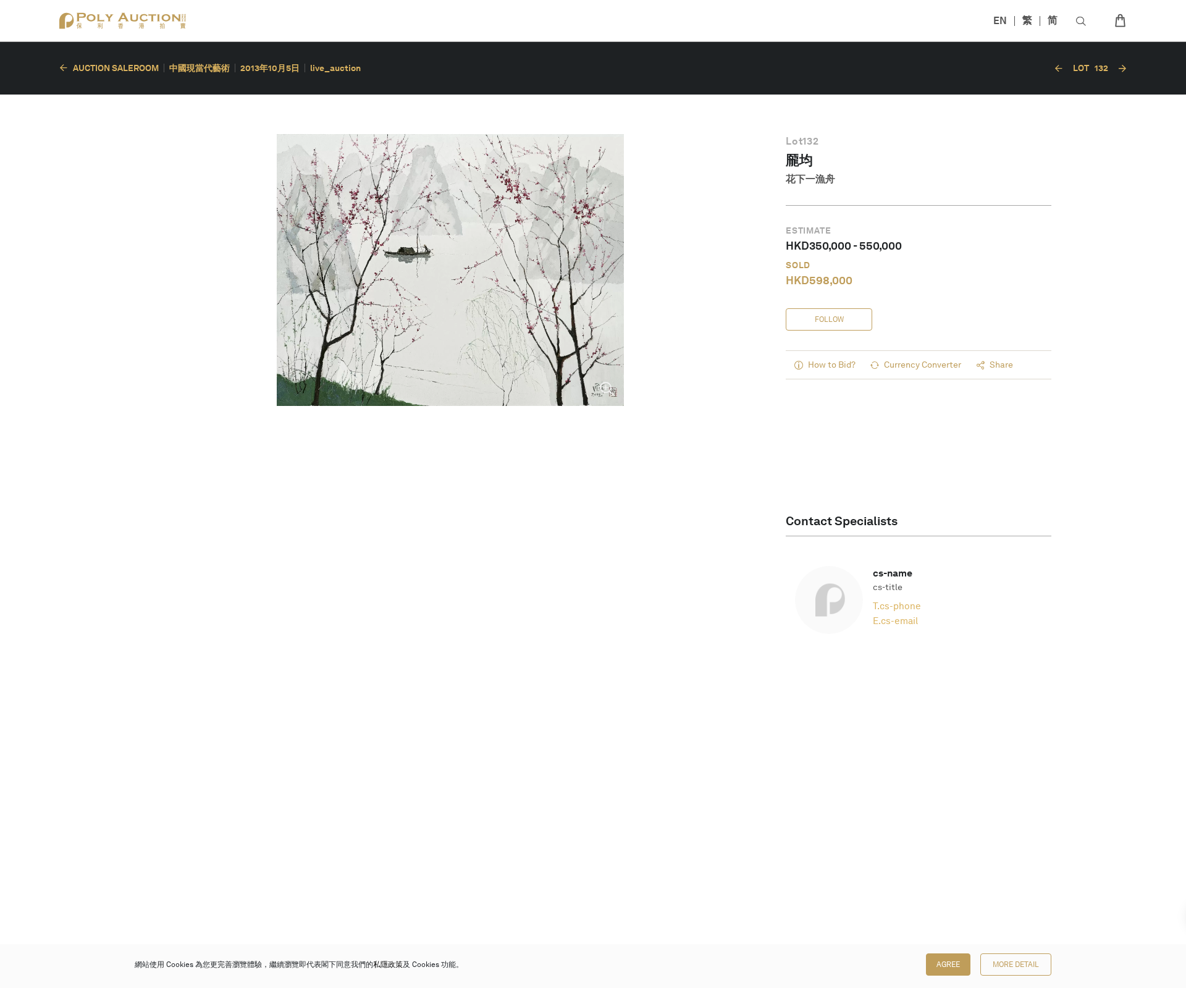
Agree (948, 964)
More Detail (1016, 964)
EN (1000, 21)
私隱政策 (388, 964)
